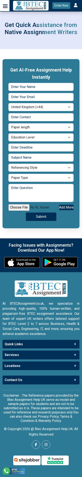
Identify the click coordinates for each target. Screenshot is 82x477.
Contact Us (13, 380)
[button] (4, 5)
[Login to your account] (76, 6)
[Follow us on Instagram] (46, 444)
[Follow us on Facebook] (36, 444)
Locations (12, 366)
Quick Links (14, 344)
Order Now (61, 5)
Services (12, 355)
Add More (66, 207)
